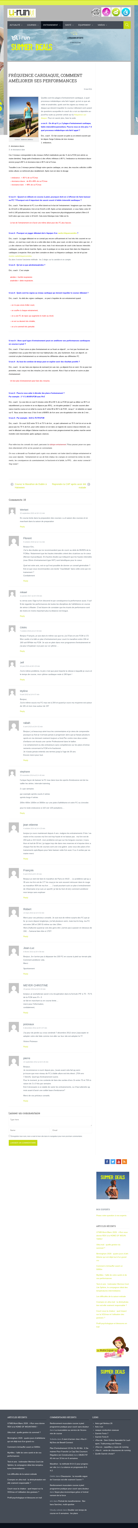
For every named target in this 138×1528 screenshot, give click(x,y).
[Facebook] (107, 1161)
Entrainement (50, 25)
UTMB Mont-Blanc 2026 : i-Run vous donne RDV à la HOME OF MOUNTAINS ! (112, 1235)
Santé (68, 25)
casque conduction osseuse (107, 1430)
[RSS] (124, 1161)
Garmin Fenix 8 (101, 1437)
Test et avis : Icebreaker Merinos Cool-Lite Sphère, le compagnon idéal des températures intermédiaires (112, 1287)
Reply (22, 527)
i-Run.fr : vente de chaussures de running (113, 1450)
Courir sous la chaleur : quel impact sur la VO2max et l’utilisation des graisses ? (111, 1314)
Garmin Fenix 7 (101, 1433)
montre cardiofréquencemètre (20, 256)
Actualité (15, 25)
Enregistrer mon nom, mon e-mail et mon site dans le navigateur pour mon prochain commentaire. (46, 1136)
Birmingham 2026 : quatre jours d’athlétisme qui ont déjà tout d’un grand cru (112, 1257)
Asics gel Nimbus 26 (103, 1423)
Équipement (84, 25)
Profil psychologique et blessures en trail (24, 1498)
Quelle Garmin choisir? (105, 1454)
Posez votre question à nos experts (111, 1215)
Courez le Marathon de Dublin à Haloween (31, 486)
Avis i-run (99, 1427)
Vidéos (101, 25)
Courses (31, 25)
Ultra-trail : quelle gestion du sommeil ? (24, 1432)
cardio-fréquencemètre (67, 233)
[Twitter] (113, 1161)
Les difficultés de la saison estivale (111, 1296)
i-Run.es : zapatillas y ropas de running (111, 1447)
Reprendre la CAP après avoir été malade (69, 486)
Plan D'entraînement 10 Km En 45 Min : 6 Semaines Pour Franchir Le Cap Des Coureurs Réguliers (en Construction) (69, 1451)
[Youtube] (118, 1161)
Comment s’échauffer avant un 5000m (24, 1447)
